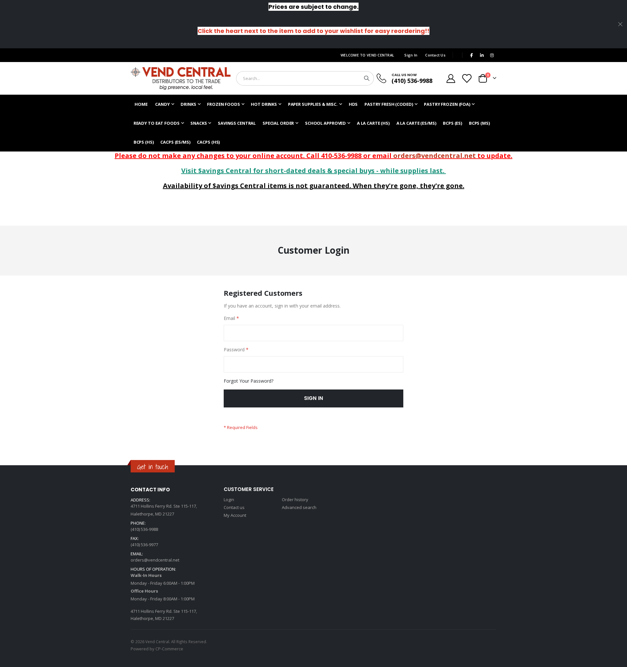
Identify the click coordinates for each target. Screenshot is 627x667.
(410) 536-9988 (412, 81)
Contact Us (435, 55)
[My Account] (451, 78)
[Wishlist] (466, 78)
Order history (295, 499)
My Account (235, 515)
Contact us (234, 507)
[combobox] (305, 78)
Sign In (410, 55)
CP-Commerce (169, 649)
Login (229, 499)
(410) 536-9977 (144, 545)
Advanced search (299, 507)
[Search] (367, 78)
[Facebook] (471, 55)
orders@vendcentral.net (434, 155)
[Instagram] (492, 55)
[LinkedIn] (481, 55)
